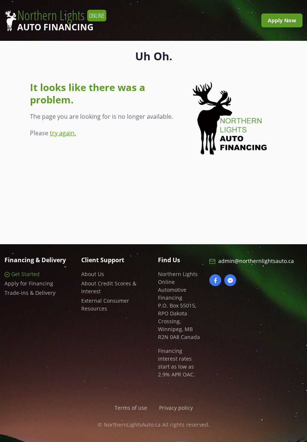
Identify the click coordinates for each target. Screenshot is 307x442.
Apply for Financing (28, 283)
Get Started (25, 274)
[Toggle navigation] (249, 20)
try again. (63, 133)
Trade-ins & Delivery (29, 292)
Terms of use (131, 407)
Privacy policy (176, 407)
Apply (282, 20)
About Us (92, 274)
